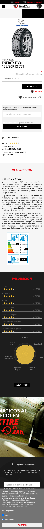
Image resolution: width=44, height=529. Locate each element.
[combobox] (22, 79)
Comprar (32, 87)
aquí (25, 506)
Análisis (7, 515)
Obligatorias (9, 511)
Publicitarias (9, 520)
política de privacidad (26, 123)
